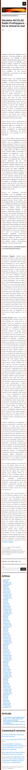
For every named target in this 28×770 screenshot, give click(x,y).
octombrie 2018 (7, 692)
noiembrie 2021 (7, 640)
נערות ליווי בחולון (5, 739)
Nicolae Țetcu (16, 551)
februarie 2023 (7, 623)
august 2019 (6, 678)
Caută (3, 566)
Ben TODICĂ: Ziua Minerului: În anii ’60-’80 (14, 724)
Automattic (11, 768)
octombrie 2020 (7, 658)
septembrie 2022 (7, 626)
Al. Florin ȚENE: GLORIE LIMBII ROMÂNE (14, 717)
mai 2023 (5, 619)
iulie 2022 (5, 629)
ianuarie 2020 (6, 671)
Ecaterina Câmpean (11, 550)
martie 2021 (6, 651)
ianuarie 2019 (6, 687)
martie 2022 (6, 634)
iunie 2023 (5, 617)
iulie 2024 (5, 599)
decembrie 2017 (7, 706)
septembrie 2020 (7, 659)
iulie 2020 (5, 662)
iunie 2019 (5, 680)
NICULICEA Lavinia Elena (8, 734)
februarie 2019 (7, 686)
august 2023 (6, 615)
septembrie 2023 (7, 613)
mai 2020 (5, 665)
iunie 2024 (5, 601)
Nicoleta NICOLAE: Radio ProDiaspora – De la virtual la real (14, 23)
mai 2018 (5, 699)
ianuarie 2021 (6, 654)
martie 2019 (6, 685)
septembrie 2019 (7, 676)
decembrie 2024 (7, 594)
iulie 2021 (5, 645)
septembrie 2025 (7, 584)
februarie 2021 (7, 652)
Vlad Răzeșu (21, 552)
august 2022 (6, 627)
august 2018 (6, 694)
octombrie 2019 (7, 675)
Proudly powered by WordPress (10, 767)
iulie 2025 (5, 587)
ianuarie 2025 (6, 592)
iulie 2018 (5, 696)
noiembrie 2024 (7, 595)
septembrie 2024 (7, 598)
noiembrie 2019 (7, 673)
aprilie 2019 (6, 683)
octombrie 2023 (7, 612)
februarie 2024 (7, 606)
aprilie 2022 (6, 633)
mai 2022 (5, 631)
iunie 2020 (5, 664)
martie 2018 (6, 701)
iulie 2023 (5, 616)
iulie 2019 (5, 679)
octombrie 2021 (7, 641)
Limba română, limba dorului (10, 720)
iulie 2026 (5, 581)
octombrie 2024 (7, 596)
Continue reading (7, 542)
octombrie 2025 (7, 582)
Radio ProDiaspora (12, 552)
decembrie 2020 (7, 655)
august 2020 (6, 661)
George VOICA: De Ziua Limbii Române (13, 718)
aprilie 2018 (6, 700)
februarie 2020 (7, 669)
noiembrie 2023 (7, 610)
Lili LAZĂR (19, 550)
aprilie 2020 (6, 666)
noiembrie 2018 (7, 690)
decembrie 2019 (7, 672)
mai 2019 (5, 682)
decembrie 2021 (7, 638)
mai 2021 (5, 648)
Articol (8, 548)
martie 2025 (6, 589)
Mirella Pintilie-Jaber (7, 551)
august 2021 (6, 644)
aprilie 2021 (6, 650)
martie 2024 (6, 605)
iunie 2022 (5, 630)
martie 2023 (6, 622)
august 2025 (6, 585)
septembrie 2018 (7, 693)
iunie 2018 (5, 697)
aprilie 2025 (6, 588)
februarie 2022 (7, 636)
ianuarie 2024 (6, 608)
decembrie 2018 (7, 689)
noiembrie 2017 (7, 707)
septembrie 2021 (7, 643)
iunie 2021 (5, 647)
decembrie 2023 (7, 609)
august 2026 (6, 580)
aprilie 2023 (6, 620)
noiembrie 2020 (7, 657)
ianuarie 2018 (6, 704)
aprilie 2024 (6, 603)
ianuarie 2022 (6, 637)
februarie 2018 (7, 703)
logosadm (18, 547)
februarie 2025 (7, 591)
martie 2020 (6, 668)
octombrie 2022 (7, 624)
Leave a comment (6, 554)
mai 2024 (5, 602)
